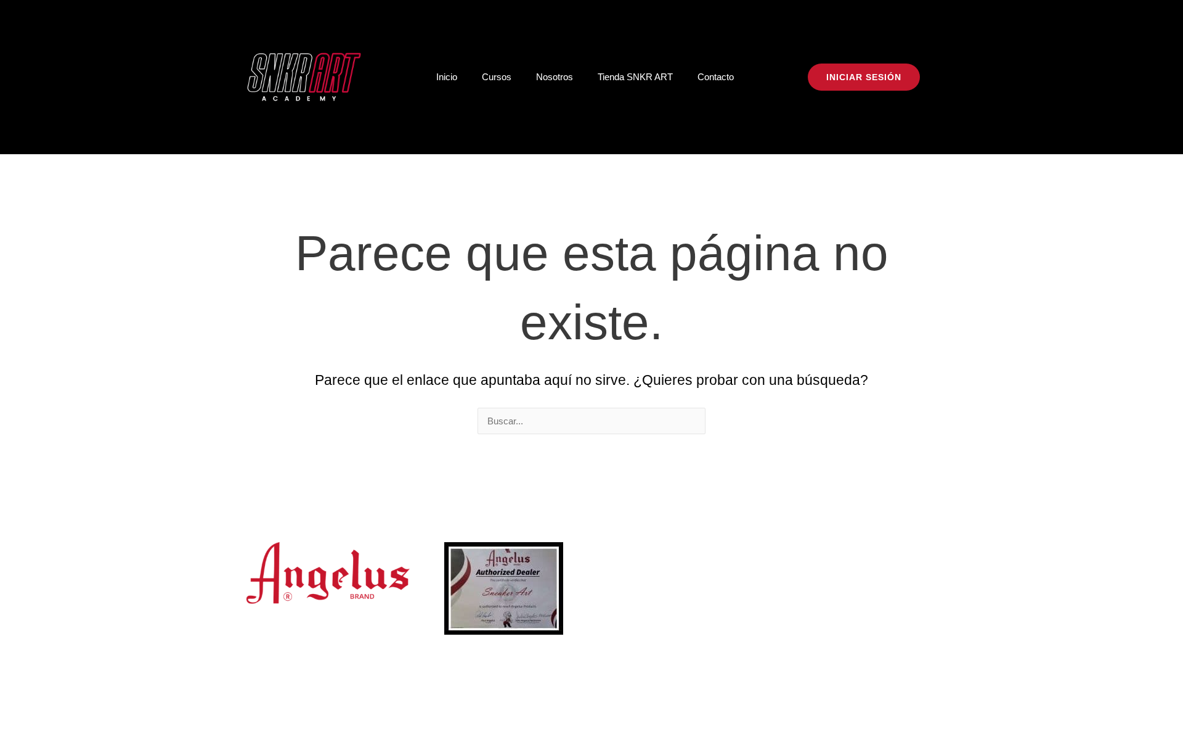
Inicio (446, 77)
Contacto (715, 77)
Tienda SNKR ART (635, 77)
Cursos (496, 77)
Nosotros (554, 77)
